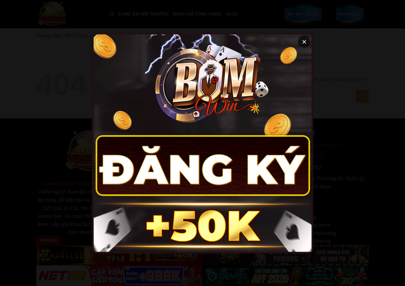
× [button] (304, 41)
